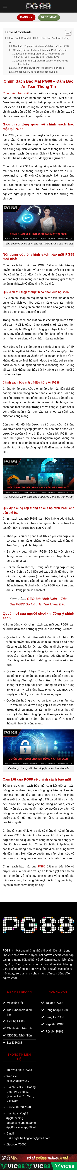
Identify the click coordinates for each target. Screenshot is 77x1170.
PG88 (41, 866)
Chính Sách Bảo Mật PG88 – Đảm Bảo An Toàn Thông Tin (38, 40)
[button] (5, 6)
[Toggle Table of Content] (66, 33)
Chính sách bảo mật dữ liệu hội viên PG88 (38, 57)
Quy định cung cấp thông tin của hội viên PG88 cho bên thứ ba (43, 62)
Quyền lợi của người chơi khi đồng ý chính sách (38, 67)
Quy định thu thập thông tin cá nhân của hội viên (41, 54)
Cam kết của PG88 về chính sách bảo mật (35, 71)
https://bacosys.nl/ (17, 1080)
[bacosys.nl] (38, 6)
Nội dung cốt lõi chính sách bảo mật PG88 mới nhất (40, 50)
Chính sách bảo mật (16, 93)
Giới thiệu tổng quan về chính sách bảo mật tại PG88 (41, 46)
